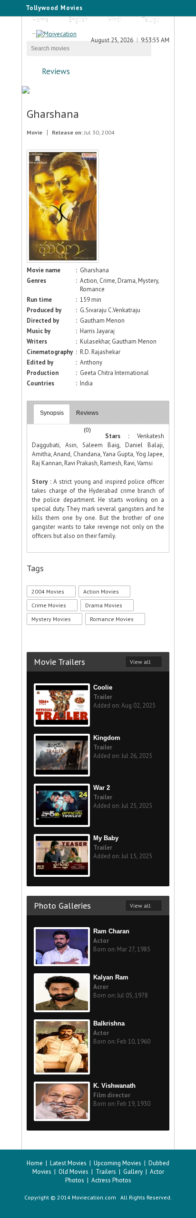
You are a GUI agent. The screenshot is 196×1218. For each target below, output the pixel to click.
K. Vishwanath (114, 1085)
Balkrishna (109, 1023)
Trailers (106, 1172)
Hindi (114, 20)
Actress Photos (111, 1180)
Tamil (39, 36)
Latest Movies (68, 1163)
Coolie (102, 687)
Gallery (133, 1172)
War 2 (101, 787)
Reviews (56, 71)
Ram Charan (111, 931)
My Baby (105, 838)
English (78, 20)
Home (40, 20)
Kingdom (106, 737)
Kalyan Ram (110, 977)
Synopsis (52, 413)
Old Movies (73, 1172)
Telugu (150, 20)
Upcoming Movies (117, 1163)
